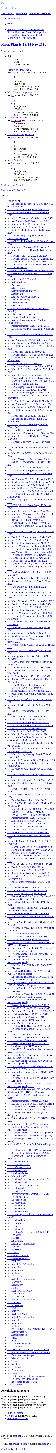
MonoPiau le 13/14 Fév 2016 (23, 44)
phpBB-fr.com (20, 1443)
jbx (12, 95)
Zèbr (37, 86)
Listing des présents (17, 117)
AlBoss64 (16, 120)
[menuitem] (9, 24)
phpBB (19, 1435)
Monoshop (21, 13)
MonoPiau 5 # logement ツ (20, 134)
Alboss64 (46, 1443)
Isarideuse (16, 72)
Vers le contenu (8, 8)
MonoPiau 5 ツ (15, 160)
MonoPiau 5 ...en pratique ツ (21, 92)
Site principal (7, 13)
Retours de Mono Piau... (19, 70)
